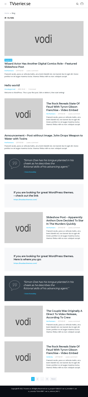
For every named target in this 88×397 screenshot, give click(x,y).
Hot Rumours (9, 71)
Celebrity (49, 357)
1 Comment (32, 89)
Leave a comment (32, 71)
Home (6, 13)
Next (53, 379)
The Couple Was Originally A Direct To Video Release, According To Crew (64, 314)
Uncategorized (9, 89)
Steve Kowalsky (30, 172)
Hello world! (12, 85)
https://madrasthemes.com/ (25, 199)
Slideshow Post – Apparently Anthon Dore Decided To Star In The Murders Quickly (65, 220)
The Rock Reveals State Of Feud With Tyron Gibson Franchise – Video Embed (63, 107)
